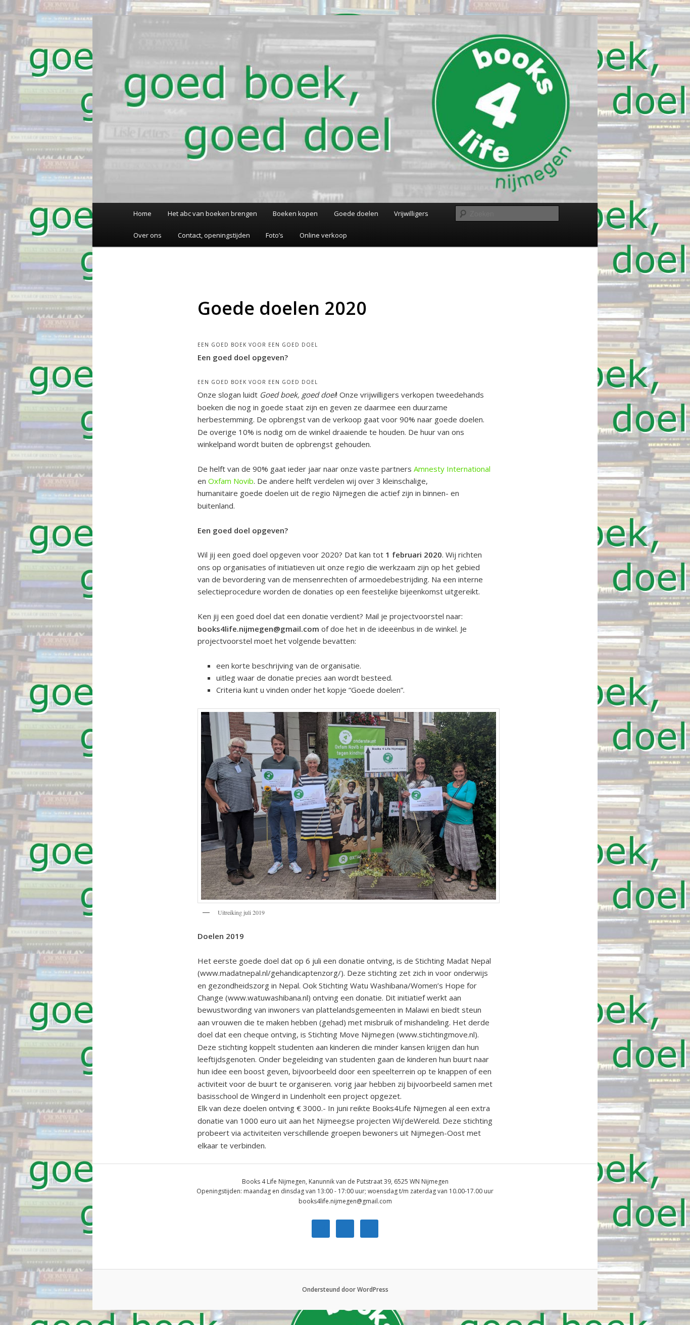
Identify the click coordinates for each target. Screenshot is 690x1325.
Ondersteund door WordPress (345, 1289)
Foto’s (274, 235)
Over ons (147, 235)
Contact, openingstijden (214, 235)
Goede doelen (356, 213)
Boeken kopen (295, 213)
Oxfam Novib (231, 481)
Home (142, 213)
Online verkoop (323, 235)
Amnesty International (452, 469)
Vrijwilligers (411, 213)
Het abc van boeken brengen (212, 213)
